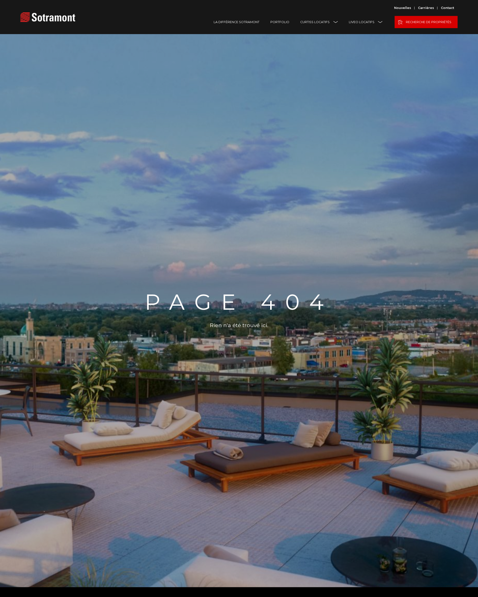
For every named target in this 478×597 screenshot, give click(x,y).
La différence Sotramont (236, 22)
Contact (447, 8)
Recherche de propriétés (428, 22)
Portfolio (279, 22)
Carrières (426, 8)
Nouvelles (402, 8)
